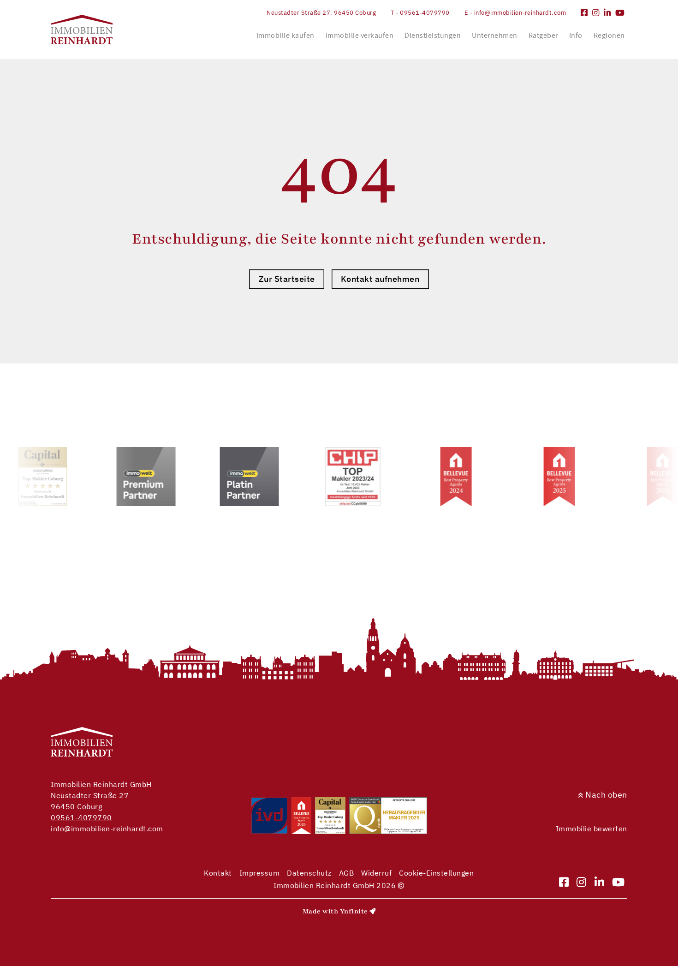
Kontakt (218, 872)
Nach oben (605, 794)
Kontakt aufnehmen (380, 279)
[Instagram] (596, 13)
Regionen (609, 35)
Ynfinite (354, 911)
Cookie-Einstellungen (436, 872)
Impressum (259, 872)
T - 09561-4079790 (420, 13)
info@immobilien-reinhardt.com (107, 828)
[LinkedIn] (607, 13)
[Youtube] (620, 13)
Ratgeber (543, 35)
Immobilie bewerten (591, 828)
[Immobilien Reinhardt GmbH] (82, 29)
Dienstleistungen (432, 35)
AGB (346, 872)
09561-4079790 (81, 817)
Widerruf (376, 872)
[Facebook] (584, 13)
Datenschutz (309, 872)
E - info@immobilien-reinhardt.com (515, 13)
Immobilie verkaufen (360, 35)
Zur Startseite (287, 279)
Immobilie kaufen (285, 35)
